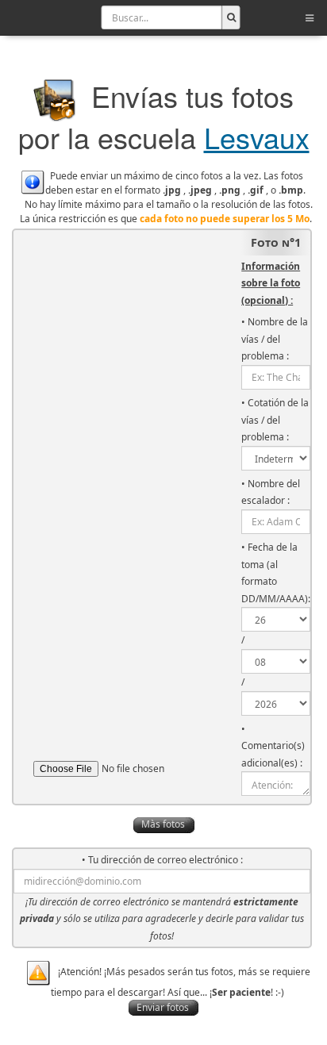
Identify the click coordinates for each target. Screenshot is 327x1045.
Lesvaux (257, 137)
